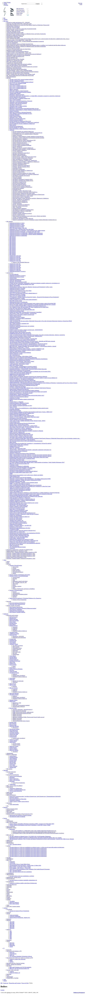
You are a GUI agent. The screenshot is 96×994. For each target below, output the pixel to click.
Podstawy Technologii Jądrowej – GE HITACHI (20, 525)
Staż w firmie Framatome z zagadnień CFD (19, 323)
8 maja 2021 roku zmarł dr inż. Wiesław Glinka (19, 308)
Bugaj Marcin (12, 624)
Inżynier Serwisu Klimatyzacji (16, 126)
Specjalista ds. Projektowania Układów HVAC (22, 180)
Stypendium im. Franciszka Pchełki (14, 62)
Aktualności (15, 751)
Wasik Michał (12, 742)
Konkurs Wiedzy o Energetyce (16, 446)
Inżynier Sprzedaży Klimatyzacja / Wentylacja (22, 158)
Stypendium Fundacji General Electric (17, 521)
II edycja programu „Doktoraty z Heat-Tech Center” (21, 435)
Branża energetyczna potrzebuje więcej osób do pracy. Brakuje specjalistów (29, 216)
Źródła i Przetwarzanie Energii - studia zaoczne (22, 712)
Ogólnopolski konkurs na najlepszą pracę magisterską (18, 55)
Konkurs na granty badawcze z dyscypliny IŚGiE (20, 290)
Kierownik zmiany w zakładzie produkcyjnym (19, 98)
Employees (14, 595)
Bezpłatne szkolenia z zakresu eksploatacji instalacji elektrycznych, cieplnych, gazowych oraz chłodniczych (33, 377)
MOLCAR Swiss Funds (11, 822)
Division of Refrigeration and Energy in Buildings (23, 588)
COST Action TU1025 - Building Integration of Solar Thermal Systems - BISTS (27, 420)
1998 (10, 932)
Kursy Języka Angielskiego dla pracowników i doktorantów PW (23, 540)
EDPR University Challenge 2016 (17, 432)
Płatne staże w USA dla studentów (17, 509)
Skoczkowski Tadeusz (14, 729)
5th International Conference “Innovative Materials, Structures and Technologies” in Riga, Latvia (30, 287)
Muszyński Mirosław (14, 693)
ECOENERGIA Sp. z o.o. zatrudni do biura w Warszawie (25, 134)
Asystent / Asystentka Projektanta (19, 217)
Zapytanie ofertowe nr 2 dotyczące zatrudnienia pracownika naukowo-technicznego (28, 848)
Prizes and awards (16, 651)
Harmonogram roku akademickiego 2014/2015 (19, 470)
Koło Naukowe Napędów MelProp (17, 612)
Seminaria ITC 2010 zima (15, 267)
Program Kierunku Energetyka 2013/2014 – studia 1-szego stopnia (24, 495)
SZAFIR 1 (8, 857)
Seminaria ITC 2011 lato (14, 266)
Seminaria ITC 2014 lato (14, 257)
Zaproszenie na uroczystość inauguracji (18, 418)
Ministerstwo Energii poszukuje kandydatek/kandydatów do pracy (24, 108)
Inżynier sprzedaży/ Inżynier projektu (20, 144)
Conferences (12, 548)
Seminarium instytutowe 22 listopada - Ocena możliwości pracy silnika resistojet (27, 230)
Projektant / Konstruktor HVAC (19, 164)
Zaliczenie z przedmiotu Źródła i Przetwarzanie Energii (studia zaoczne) (28, 717)
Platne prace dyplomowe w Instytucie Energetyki (20, 112)
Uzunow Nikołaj (13, 740)
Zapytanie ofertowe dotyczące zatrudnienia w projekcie (21, 876)
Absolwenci (9, 803)
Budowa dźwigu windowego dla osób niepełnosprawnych (22, 512)
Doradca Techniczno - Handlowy (19, 139)
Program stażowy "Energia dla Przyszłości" (19, 394)
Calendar (5, 19)
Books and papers (16, 570)
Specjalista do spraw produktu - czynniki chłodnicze (24, 149)
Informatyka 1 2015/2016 (18, 636)
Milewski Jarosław (13, 687)
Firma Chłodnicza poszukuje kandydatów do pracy (20, 113)
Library (8, 561)
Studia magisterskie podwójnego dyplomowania (20, 337)
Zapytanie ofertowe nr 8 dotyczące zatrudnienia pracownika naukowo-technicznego (28, 856)
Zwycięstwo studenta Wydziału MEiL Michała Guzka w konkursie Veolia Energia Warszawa (30, 387)
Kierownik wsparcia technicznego (20, 206)
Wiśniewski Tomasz (13, 746)
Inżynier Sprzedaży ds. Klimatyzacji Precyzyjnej (20, 121)
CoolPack (11, 971)
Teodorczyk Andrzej (13, 739)
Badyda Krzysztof (13, 616)
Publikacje (14, 629)
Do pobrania (9, 909)
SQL (7, 805)
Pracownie (8, 601)
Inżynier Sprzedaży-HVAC (18, 171)
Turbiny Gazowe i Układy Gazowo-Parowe (19, 801)
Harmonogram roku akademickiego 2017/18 (19, 374)
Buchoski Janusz (13, 623)
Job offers (8, 78)
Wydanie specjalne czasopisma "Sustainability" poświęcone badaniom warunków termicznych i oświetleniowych (34, 283)
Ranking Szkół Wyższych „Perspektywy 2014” (16, 551)
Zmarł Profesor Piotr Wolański (13, 47)
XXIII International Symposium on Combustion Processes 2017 (23, 385)
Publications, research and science (19, 581)
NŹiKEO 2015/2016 (17, 718)
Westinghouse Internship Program (13, 68)
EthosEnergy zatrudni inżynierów (16, 94)
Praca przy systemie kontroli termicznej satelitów (20, 92)
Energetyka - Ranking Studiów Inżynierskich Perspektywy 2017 (20, 553)
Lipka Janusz (12, 678)
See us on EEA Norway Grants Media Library (19, 864)
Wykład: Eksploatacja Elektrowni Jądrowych (19, 516)
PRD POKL (9, 896)
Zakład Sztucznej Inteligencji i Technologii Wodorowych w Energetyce (25, 598)
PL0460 (8, 897)
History (14, 585)
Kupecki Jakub (12, 761)
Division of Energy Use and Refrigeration (18, 576)
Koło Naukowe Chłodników (15, 609)
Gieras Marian (12, 642)
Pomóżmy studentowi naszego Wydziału (18, 506)
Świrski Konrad (12, 736)
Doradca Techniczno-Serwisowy (19, 142)
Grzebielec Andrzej (13, 644)
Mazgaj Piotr (12, 662)
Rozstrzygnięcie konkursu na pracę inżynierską (19, 370)
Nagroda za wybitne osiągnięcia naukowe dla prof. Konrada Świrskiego (22, 71)
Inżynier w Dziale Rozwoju (18, 214)
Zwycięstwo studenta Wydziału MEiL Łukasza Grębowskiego (23, 367)
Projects (5, 818)
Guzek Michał (12, 655)
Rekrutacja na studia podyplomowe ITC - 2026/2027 (18, 22)
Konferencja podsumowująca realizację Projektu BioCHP (22, 340)
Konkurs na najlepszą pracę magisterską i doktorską (20, 429)
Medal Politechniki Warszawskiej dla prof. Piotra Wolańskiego (23, 461)
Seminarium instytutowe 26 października (18, 302)
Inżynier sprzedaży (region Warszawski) (21, 185)
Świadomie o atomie (13, 464)
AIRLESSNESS (10, 874)
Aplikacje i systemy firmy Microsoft (17, 959)
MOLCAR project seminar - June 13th (18, 228)
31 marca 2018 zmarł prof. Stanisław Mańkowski (20, 372)
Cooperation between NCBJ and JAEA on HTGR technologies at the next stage (27, 345)
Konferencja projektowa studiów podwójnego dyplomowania (23, 883)
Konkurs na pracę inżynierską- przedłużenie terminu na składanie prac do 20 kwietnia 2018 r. (30, 371)
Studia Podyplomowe (11, 76)
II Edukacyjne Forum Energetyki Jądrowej (18, 396)
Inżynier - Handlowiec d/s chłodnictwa (21, 199)
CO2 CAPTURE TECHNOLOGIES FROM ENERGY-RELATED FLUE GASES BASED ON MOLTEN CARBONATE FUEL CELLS (37, 38)
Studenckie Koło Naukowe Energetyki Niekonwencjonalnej (22, 608)
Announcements (16, 577)
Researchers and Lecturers (12, 615)
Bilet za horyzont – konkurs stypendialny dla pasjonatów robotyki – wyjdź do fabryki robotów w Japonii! (32, 346)
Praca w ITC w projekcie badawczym (17, 85)
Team (13, 580)
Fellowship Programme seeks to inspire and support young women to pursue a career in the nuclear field (32, 303)
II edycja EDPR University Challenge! (18, 404)
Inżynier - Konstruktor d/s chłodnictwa (21, 204)
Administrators (9, 976)
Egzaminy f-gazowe (16, 586)
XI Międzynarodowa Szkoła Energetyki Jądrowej (17, 51)
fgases (13, 587)
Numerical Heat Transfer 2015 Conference (18, 444)
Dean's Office (19, 13)
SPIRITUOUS (9, 840)
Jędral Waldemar (13, 758)
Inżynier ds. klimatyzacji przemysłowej (21, 153)
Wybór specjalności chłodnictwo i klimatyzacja (19, 497)
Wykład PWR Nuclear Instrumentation (18, 511)
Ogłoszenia (14, 627)
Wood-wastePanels (10, 826)
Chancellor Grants (10, 812)
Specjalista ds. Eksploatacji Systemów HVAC (22, 179)
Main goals (11, 944)
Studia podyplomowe (11, 795)
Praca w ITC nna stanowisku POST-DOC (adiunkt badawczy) (23, 293)
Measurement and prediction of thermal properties (20, 815)
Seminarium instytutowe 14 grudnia (17, 294)
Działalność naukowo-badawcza (19, 630)
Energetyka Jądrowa (13, 797)
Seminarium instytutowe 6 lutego (16, 226)
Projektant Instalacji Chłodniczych (20, 202)
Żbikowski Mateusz (13, 750)
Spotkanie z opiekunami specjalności (17, 386)
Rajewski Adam (13, 708)
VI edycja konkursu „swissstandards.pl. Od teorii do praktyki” (23, 366)
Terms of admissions (13, 778)
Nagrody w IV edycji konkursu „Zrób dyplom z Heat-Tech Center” (24, 417)
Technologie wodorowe (14, 800)
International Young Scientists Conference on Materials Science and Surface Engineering (26, 33)
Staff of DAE (15, 567)
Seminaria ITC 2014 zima (15, 255)
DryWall (8, 889)
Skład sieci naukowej (14, 902)
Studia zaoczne (9, 792)
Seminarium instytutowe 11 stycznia (17, 292)
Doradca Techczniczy (14, 111)
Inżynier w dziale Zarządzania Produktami (21, 145)
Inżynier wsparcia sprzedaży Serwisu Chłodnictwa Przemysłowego (27, 132)
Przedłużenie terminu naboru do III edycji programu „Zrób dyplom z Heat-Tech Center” (28, 457)
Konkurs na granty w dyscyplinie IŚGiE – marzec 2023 (18, 52)
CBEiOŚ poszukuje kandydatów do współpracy (20, 488)
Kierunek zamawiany (11, 771)
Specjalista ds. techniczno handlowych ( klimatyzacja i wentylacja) (24, 122)
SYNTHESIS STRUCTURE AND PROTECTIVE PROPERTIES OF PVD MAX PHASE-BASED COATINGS (38, 833)
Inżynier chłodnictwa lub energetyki (17, 97)
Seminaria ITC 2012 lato (14, 263)
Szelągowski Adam (13, 734)
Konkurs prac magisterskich (15, 515)
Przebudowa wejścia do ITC (15, 526)
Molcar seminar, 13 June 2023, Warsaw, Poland (20, 866)
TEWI (7, 905)
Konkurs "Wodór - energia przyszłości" (15, 30)
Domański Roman (13, 757)
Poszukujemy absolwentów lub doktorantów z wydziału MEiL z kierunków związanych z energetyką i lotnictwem (34, 95)
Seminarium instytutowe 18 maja (16, 310)
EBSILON (11, 952)
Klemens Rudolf (13, 759)
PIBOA (11, 400)
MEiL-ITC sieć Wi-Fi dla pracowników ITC (19, 463)
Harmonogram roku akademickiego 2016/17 (19, 414)
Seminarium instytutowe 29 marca (17, 289)
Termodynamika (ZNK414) (18, 706)
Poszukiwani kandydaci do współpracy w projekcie (20, 468)
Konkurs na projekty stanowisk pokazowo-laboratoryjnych (22, 530)
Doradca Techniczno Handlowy (19, 155)
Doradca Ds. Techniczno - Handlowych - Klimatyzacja (24, 160)
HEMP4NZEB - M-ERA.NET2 (13, 877)
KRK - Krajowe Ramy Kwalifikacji (14, 785)
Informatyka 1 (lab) (16, 702)
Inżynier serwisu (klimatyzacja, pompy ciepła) (22, 195)
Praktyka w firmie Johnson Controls (17, 351)
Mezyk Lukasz (12, 685)
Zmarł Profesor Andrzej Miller (13, 37)
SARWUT (8, 898)
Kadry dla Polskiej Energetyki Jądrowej (18, 523)
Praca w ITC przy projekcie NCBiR (17, 295)
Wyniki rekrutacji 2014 (14, 476)
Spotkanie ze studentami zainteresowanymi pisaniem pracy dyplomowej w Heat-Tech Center (30, 486)
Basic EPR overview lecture (15, 300)
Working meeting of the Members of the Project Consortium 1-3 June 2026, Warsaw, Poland (29, 825)
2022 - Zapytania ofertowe (15, 844)
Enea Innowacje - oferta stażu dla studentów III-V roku (21, 284)
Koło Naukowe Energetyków (16, 607)
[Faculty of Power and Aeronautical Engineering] (4, 15)
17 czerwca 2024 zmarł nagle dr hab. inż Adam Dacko (18, 49)
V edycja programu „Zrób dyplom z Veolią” (19, 364)
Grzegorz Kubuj (13, 278)
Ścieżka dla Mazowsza (11, 884)
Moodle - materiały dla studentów (13, 964)
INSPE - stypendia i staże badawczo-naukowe (19, 483)
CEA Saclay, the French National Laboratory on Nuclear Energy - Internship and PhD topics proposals (32, 341)
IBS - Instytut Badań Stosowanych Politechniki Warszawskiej (20, 75)
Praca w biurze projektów (15, 99)
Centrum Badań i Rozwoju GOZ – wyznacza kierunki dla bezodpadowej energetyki (25, 41)
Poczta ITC (8, 949)
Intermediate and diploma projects (19, 594)
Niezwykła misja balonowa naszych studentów (16, 65)
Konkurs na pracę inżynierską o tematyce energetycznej (21, 399)
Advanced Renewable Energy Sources (21, 721)
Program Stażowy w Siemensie (16, 401)
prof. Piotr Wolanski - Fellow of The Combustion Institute (19, 70)
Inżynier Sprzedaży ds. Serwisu (16, 127)
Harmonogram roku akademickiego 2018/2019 (19, 360)
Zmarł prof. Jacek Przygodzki (13, 27)
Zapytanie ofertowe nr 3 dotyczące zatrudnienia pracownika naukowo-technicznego (28, 849)
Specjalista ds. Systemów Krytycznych (21, 175)
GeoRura (8, 845)
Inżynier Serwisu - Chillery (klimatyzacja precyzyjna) (24, 156)
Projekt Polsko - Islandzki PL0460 (17, 538)
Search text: (24, 3)
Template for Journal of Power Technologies (19, 910)
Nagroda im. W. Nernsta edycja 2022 (14, 60)
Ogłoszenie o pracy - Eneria (15, 117)
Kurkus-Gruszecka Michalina (15, 669)
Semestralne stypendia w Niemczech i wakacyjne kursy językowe (24, 514)
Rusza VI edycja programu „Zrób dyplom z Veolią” (20, 356)
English (5, 3)
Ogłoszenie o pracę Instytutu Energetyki (18, 102)
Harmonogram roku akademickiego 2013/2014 (19, 490)
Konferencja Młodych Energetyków (17, 501)
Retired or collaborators (11, 754)
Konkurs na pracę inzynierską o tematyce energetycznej (21, 314)
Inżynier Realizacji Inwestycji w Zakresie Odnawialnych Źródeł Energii (28, 194)
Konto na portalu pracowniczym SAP (17, 331)
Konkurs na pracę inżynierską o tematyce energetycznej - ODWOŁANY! (25, 336)
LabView (11, 961)
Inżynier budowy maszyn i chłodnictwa (21, 197)
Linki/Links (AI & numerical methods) (21, 705)
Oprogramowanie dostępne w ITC (14, 951)
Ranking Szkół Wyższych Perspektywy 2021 (16, 557)
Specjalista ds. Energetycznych (19, 182)
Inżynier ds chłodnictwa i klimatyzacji (20, 163)
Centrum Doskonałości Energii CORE (14, 32)
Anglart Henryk (12, 756)
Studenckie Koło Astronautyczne (16, 610)
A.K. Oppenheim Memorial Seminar (17, 547)
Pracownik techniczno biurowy (19, 184)
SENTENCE (9, 841)
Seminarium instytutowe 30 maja (16, 276)
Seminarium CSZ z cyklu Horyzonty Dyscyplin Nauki (21, 229)
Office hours (15, 583)
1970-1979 (11, 924)
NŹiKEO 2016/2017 (17, 719)
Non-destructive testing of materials (17, 816)
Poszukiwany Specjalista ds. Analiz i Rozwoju (22, 218)
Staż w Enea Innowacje (14, 355)
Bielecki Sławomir (13, 619)
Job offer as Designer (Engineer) (16, 80)
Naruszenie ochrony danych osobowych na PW (20, 332)
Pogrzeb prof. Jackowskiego (15, 519)
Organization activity (17, 648)
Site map (80, 3)
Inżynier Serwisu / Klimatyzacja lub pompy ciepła (23, 193)
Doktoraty (8, 920)
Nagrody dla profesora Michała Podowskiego (16, 69)
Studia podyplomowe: (14, 545)
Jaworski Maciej (13, 657)
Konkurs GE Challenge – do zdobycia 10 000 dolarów (21, 379)
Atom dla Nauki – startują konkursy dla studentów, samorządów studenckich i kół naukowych (30, 449)
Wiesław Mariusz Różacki (15, 316)
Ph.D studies (9, 793)
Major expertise (15, 646)
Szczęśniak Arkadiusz (14, 732)
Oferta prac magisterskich (12, 42)
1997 (10, 931)
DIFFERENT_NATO (11, 827)
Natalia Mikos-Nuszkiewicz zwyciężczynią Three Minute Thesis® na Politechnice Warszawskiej (27, 25)
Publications (15, 650)
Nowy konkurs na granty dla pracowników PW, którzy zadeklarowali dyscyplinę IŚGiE (28, 307)
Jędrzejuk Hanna (13, 658)
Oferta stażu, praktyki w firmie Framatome (18, 90)
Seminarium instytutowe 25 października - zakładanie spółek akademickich (26, 233)
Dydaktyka (14, 628)
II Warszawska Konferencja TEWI (17, 507)
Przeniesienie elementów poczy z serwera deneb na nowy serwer (23, 502)
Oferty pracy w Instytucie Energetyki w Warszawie (20, 101)
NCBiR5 (8, 899)
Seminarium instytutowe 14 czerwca (17, 271)
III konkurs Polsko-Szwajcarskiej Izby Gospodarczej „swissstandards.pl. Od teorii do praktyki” (30, 443)
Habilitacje (8, 919)
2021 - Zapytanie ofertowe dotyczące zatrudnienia (20, 871)
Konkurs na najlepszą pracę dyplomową (18, 451)
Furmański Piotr (13, 640)
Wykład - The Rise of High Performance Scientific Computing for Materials (26, 430)
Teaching (14, 596)
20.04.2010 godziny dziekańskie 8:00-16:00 (19, 535)
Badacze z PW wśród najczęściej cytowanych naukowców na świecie (21, 66)
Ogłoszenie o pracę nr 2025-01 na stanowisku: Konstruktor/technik (21, 28)
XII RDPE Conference (14, 447)
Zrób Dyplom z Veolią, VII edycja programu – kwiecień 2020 (23, 338)
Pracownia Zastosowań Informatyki (17, 602)
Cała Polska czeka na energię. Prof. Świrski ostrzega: (21, 437)
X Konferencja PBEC (14, 529)
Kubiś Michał (12, 667)
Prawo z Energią (13, 406)
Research (14, 591)
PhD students (9, 768)
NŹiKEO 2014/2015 (17, 715)
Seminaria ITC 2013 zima (15, 258)
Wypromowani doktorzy (17, 572)
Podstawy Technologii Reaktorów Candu (18, 510)
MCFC (8, 890)
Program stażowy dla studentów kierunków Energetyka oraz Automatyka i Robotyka (28, 376)
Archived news (9, 272)
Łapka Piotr (12, 679)
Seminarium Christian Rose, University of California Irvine (19, 549)
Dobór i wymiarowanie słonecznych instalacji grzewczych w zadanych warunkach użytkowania (30, 494)
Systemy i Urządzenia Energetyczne (17, 789)
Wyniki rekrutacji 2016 (14, 422)
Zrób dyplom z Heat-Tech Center (16, 459)
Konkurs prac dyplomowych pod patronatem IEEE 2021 (22, 309)
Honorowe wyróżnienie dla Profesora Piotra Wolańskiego (22, 453)
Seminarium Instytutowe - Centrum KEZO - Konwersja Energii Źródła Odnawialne (28, 369)
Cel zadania (12, 901)
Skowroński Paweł (13, 730)
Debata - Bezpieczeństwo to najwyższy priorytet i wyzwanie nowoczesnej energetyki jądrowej (30, 454)
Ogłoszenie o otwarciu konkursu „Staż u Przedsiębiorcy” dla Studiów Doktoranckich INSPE (30, 478)
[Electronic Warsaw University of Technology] (27, 15)
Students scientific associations (13, 605)
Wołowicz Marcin (13, 748)
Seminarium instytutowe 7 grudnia (17, 298)
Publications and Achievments (19, 637)
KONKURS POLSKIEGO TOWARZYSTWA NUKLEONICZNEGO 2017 (26, 395)
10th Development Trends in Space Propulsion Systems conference (24, 390)
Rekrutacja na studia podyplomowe (14, 50)
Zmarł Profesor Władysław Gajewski (14, 36)
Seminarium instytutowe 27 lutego (17, 225)
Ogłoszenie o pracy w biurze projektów (18, 106)
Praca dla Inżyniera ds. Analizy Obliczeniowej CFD (23, 140)
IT (3, 948)
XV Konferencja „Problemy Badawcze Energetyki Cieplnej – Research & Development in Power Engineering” (34, 297)
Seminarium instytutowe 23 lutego (17, 317)
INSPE (11, 473)
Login (80, 4)
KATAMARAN (10, 881)
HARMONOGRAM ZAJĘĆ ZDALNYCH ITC (20, 333)
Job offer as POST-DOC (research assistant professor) (21, 79)
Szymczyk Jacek (13, 735)
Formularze (8, 940)
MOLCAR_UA (10, 835)
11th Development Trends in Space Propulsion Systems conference (24, 342)
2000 (10, 934)
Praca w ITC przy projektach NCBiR (17, 83)
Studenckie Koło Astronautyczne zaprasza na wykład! (21, 539)
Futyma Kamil (12, 641)
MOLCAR (8, 860)
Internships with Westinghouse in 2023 (18, 281)
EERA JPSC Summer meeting (16, 365)
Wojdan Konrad (13, 747)
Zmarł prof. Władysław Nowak (13, 31)
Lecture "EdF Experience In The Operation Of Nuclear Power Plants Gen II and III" (28, 391)
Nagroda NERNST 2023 (12, 57)
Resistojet (14, 686)
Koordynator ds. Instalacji (18, 188)
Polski (5, 2)
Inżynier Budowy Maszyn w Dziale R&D (21, 211)
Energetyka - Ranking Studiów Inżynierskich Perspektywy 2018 (20, 554)
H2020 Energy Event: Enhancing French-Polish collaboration (23, 357)
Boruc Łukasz (12, 621)
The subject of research (17, 645)
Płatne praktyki (12, 125)
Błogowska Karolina (14, 620)
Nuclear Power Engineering (12, 774)
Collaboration (12, 784)
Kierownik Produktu (17, 176)
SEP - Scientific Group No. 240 (19, 582)
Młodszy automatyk (13, 89)
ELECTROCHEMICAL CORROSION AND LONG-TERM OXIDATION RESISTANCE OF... (34, 830)
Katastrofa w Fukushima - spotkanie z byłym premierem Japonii (23, 482)
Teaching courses (16, 743)
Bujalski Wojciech (13, 625)
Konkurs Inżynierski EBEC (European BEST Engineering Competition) (25, 312)
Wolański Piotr (12, 767)
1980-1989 (11, 925)
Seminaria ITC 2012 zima (15, 260)
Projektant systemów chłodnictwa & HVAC (22, 213)
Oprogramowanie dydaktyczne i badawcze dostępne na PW (19, 957)
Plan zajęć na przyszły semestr (16, 544)
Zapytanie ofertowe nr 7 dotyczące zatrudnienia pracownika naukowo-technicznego (28, 855)
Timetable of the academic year (16, 520)
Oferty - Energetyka (16, 207)
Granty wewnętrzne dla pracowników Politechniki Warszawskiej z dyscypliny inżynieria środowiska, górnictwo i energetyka (37, 334)
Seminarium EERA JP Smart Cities (17, 481)
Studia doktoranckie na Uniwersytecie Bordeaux (20, 352)
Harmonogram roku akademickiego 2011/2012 (19, 528)
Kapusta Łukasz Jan (13, 659)
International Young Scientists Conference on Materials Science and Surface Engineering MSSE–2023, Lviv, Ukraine (35, 837)
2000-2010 (11, 928)
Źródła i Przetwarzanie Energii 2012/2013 (21, 713)
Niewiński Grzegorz (13, 694)
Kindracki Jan (12, 663)
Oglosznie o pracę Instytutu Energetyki (18, 103)
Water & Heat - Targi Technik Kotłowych (18, 505)
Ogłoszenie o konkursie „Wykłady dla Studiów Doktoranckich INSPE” (25, 480)
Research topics (15, 569)
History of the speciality (14, 780)
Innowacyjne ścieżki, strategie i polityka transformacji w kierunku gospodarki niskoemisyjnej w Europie (32, 304)
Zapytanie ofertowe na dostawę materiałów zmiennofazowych (23, 880)
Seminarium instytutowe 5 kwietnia (17, 288)
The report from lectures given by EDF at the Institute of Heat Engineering (25, 440)
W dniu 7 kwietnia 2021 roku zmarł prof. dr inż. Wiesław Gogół (20, 74)
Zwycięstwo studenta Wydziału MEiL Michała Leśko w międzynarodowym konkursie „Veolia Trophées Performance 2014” (37, 462)
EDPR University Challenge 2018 (17, 375)
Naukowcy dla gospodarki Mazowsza (20, 262)
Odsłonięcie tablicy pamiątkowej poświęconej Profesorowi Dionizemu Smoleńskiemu (28, 358)
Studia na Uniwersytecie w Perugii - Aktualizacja (20, 428)
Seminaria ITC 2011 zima (15, 265)
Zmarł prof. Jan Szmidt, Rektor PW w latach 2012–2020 (18, 23)
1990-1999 (11, 926)
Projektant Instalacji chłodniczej (19, 208)
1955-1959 (11, 921)
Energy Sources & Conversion (19, 710)
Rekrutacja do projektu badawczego (17, 118)
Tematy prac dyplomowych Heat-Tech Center (19, 487)
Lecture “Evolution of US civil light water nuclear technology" (23, 299)
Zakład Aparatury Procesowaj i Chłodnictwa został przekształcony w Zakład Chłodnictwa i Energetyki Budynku (34, 492)
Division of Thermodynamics (15, 590)
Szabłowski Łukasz (13, 731)
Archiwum (11, 130)
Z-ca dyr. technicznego (17, 151)
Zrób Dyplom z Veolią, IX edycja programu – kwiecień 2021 (23, 313)
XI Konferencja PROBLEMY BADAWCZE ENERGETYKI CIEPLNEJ (26, 496)
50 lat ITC (8, 912)
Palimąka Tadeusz (13, 700)
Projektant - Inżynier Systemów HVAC (21, 166)
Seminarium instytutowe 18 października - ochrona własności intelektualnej (26, 234)
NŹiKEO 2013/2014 (17, 714)
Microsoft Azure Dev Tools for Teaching (15, 963)
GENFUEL (9, 887)
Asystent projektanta (17, 178)
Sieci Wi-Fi (8, 965)
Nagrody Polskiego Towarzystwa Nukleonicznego (20, 419)
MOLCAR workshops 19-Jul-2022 (14, 61)
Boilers (14, 666)
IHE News (5, 21)
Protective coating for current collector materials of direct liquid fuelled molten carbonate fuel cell (33, 832)
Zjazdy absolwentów (14, 804)
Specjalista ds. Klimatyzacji (15, 104)
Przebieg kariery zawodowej (18, 675)
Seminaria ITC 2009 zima (15, 270)
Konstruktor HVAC (16, 189)
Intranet (5, 980)
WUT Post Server (20, 10)
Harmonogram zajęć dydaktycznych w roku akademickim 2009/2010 (24, 543)
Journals (8, 913)
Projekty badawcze (16, 649)
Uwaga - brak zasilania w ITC (16, 491)
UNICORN (9, 885)
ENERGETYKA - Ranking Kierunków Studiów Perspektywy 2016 (21, 552)
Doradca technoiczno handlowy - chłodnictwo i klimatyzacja (25, 161)
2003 (10, 938)
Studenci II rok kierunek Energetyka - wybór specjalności (22, 439)
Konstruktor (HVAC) (17, 168)
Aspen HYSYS (12, 953)
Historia (14, 573)
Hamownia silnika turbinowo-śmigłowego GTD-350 (21, 434)
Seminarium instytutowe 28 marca (17, 279)
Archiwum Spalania (13, 915)
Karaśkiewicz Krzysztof (14, 661)
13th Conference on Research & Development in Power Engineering (24, 384)
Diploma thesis (15, 654)
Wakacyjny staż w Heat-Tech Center (17, 448)
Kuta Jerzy (11, 670)
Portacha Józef (12, 763)
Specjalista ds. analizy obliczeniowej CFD (21, 190)
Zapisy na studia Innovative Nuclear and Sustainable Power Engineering (25, 485)
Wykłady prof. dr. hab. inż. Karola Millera (18, 536)
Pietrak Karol (12, 701)
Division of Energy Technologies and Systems (19, 574)
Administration (9, 753)
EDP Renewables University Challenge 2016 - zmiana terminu (23, 425)
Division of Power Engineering (19, 599)
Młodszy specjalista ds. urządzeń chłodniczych (22, 147)
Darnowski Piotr (13, 634)
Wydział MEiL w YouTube (12, 978)
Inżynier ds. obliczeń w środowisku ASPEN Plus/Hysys (24, 192)
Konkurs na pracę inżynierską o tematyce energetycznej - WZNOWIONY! (26, 329)
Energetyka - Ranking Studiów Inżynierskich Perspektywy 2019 (20, 556)
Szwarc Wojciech (13, 766)
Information (12, 777)
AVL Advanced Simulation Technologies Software (20, 956)
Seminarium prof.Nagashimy (15, 524)
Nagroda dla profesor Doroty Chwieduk (15, 59)
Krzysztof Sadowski (13, 274)
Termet (7, 894)
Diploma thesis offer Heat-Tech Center (18, 504)
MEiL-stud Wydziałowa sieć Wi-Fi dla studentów (20, 477)
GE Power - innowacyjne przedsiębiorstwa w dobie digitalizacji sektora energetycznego (28, 408)
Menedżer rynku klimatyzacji (18, 154)
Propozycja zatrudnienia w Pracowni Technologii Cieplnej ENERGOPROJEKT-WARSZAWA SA (34, 219)
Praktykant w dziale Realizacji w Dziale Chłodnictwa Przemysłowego (24, 109)
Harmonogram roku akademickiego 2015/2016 (19, 433)
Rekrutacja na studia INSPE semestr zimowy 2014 (20, 472)
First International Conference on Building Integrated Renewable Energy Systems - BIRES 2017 (30, 411)
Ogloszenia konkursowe (14, 84)
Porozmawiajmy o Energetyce (13, 26)
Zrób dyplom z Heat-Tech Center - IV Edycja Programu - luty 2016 (24, 427)
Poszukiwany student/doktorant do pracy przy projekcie (21, 326)
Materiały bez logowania (17, 681)
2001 (10, 936)
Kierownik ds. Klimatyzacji (18, 169)
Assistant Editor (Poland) (15, 93)
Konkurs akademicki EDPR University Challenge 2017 (21, 413)
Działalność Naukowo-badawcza (19, 691)
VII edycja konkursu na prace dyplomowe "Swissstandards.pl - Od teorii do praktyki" (28, 343)
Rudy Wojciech (12, 723)
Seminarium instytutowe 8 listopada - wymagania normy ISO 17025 (24, 231)
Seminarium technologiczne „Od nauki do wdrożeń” (21, 393)
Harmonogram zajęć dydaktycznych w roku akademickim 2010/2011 (24, 533)
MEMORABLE (10, 843)
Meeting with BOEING (14, 285)
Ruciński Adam (12, 722)
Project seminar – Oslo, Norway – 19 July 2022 (20, 868)
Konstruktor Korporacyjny (18, 212)
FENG (7, 819)
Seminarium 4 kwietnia (14, 398)
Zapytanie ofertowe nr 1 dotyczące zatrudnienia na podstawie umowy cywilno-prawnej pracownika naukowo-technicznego (36, 847)
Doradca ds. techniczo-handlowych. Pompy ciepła (23, 173)
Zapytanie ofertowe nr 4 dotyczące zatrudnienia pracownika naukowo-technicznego (28, 851)
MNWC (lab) (15, 704)
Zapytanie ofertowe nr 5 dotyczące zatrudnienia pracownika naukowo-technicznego (28, 852)
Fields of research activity (12, 808)
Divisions (8, 564)
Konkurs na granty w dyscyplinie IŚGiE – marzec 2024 (18, 40)
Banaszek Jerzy (12, 618)
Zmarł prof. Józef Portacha (15, 280)
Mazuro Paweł (12, 683)
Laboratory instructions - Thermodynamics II (22, 709)
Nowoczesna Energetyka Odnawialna (17, 799)
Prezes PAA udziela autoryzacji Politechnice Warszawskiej (22, 380)
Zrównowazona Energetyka (15, 791)
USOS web (19, 14)
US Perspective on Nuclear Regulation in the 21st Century (22, 467)
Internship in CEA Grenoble (15, 107)
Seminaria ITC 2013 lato (14, 259)
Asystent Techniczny (17, 203)
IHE (4, 18)
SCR (7, 888)
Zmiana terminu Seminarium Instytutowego (19, 389)
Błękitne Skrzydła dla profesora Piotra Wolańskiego (17, 73)
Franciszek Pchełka (13, 328)
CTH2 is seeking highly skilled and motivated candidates (19, 64)
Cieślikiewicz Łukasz (14, 633)
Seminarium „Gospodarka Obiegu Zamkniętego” (20, 318)
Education (14, 578)
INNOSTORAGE (10, 878)
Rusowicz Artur (12, 724)
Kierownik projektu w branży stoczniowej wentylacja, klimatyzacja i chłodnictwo (30, 198)
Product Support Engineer (15, 116)
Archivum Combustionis (14, 916)
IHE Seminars (9, 221)
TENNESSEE (9, 892)
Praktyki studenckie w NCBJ (15, 353)
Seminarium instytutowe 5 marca (16, 224)
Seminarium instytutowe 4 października (18, 235)
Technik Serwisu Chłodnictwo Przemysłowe (22, 187)
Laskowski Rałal (13, 671)
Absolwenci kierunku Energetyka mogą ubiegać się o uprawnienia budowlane (26, 381)
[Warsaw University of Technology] (12, 15)
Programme (12, 781)
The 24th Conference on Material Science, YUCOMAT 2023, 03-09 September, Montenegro (30, 836)
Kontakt (11, 773)
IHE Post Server (20, 8)
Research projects (16, 744)
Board (7, 562)
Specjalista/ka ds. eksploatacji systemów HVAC (23, 209)
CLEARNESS (9, 821)
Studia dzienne (9, 787)
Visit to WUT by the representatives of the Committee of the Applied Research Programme (29, 869)
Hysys (7, 975)
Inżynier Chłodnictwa (17, 146)
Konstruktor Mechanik (14, 114)
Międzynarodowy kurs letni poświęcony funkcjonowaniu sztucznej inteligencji (23, 54)
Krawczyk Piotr (12, 664)
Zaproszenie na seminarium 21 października (19, 466)
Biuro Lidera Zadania (14, 903)
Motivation (11, 942)
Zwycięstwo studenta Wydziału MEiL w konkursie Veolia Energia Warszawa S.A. (27, 305)
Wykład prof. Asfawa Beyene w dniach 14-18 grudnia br (22, 541)
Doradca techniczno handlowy (16, 119)
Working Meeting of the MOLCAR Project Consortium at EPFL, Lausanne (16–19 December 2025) (31, 823)
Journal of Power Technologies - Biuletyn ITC (19, 917)
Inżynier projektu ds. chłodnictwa (19, 200)
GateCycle (11, 955)
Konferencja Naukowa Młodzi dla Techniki (19, 403)
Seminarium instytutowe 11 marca (16, 223)
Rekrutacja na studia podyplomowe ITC (15, 35)
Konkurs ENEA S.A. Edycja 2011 (17, 531)
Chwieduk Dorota (13, 632)
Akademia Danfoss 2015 (14, 452)
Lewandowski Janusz (14, 672)
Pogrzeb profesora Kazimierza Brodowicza (19, 534)
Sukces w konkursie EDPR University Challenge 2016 (21, 415)
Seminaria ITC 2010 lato (14, 268)
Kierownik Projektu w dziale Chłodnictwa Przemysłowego (22, 128)
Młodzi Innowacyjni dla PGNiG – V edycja (19, 347)
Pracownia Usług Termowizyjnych (17, 604)
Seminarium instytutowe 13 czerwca (17, 275)
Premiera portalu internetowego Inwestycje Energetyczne (22, 423)
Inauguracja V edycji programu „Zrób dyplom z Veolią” (21, 361)
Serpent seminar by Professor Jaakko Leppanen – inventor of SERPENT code (26, 348)
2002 (10, 937)
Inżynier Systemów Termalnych (19, 150)
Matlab (11, 960)
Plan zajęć (14, 653)
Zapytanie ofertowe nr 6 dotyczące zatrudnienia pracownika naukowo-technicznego (28, 853)
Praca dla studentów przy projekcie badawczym (23, 131)
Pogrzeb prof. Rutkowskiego (15, 517)
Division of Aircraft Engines (15, 565)
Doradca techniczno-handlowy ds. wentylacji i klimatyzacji (25, 174)
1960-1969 (11, 923)
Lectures (14, 568)
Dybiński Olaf (12, 639)
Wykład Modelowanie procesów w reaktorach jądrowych (22, 499)
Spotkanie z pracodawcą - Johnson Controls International (22, 500)
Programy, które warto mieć (12, 970)
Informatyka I (15, 727)
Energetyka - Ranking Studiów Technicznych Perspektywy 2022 (20, 558)
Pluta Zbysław (12, 762)
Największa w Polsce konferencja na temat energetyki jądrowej (23, 471)
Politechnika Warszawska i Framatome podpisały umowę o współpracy (25, 350)
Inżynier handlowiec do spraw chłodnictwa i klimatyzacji (22, 123)
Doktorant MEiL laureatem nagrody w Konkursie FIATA (22, 458)
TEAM (8, 941)
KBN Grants (9, 811)
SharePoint (8, 974)
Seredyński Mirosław (14, 726)
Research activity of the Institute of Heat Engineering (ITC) (19, 813)
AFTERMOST (9, 859)
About (4, 560)
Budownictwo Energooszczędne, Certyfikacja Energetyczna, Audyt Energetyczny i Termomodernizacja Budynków (35, 796)
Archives (5, 908)
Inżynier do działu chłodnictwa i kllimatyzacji (22, 170)
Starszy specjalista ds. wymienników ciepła (22, 159)
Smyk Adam (12, 764)
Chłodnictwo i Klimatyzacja (15, 788)
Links (4, 979)
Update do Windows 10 (14, 972)
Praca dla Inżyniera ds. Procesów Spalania (21, 141)
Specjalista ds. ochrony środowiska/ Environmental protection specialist (28, 137)
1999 (10, 933)
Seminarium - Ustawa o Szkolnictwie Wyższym (20, 362)
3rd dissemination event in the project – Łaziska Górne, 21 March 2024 (25, 865)
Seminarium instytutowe (14, 319)
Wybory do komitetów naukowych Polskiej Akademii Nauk (19, 44)
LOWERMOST (10, 873)
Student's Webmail (20, 11)
